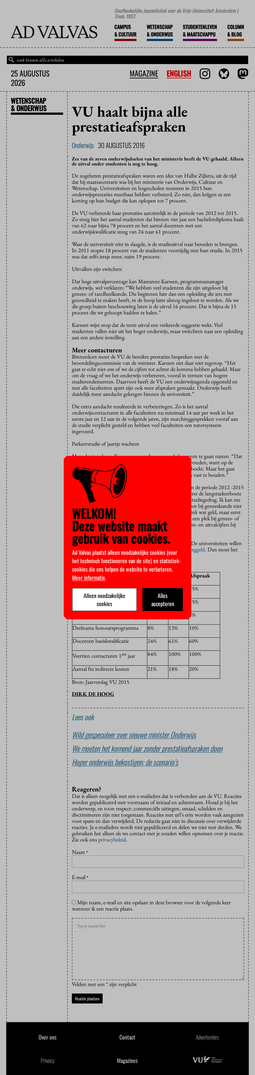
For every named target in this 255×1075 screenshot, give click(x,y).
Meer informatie (88, 577)
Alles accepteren (162, 599)
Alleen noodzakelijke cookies (104, 599)
